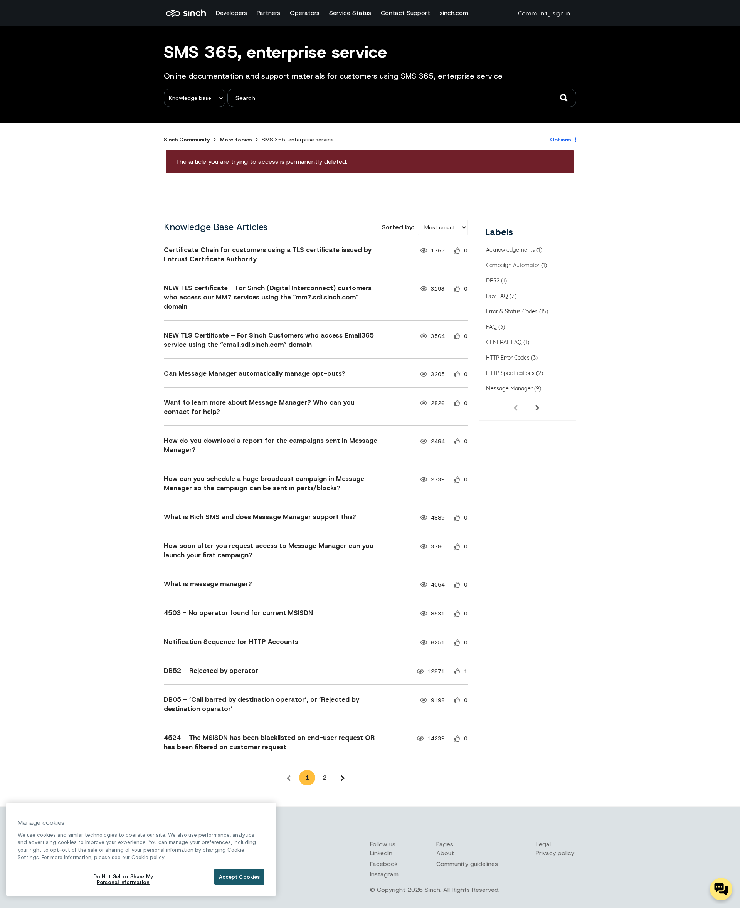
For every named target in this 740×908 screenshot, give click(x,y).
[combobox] (401, 98)
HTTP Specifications (510, 373)
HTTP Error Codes (508, 357)
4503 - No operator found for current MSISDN (238, 613)
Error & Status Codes (512, 311)
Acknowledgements (510, 249)
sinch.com (454, 13)
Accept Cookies (239, 877)
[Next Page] (343, 777)
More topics (236, 139)
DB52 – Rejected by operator (211, 670)
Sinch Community (186, 13)
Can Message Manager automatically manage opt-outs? (254, 373)
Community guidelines (467, 864)
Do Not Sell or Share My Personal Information (123, 879)
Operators (305, 13)
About (445, 853)
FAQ (491, 326)
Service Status (350, 13)
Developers (231, 13)
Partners (268, 13)
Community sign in (544, 13)
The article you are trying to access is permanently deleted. (261, 162)
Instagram (384, 874)
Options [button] (560, 139)
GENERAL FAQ (504, 342)
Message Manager (509, 388)
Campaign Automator (513, 265)
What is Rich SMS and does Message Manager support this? (260, 517)
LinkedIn (381, 853)
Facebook (384, 864)
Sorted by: (398, 227)
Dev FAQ (497, 296)
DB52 (493, 280)
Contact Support (405, 13)
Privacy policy (555, 853)
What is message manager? (208, 584)
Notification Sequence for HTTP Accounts (231, 641)
